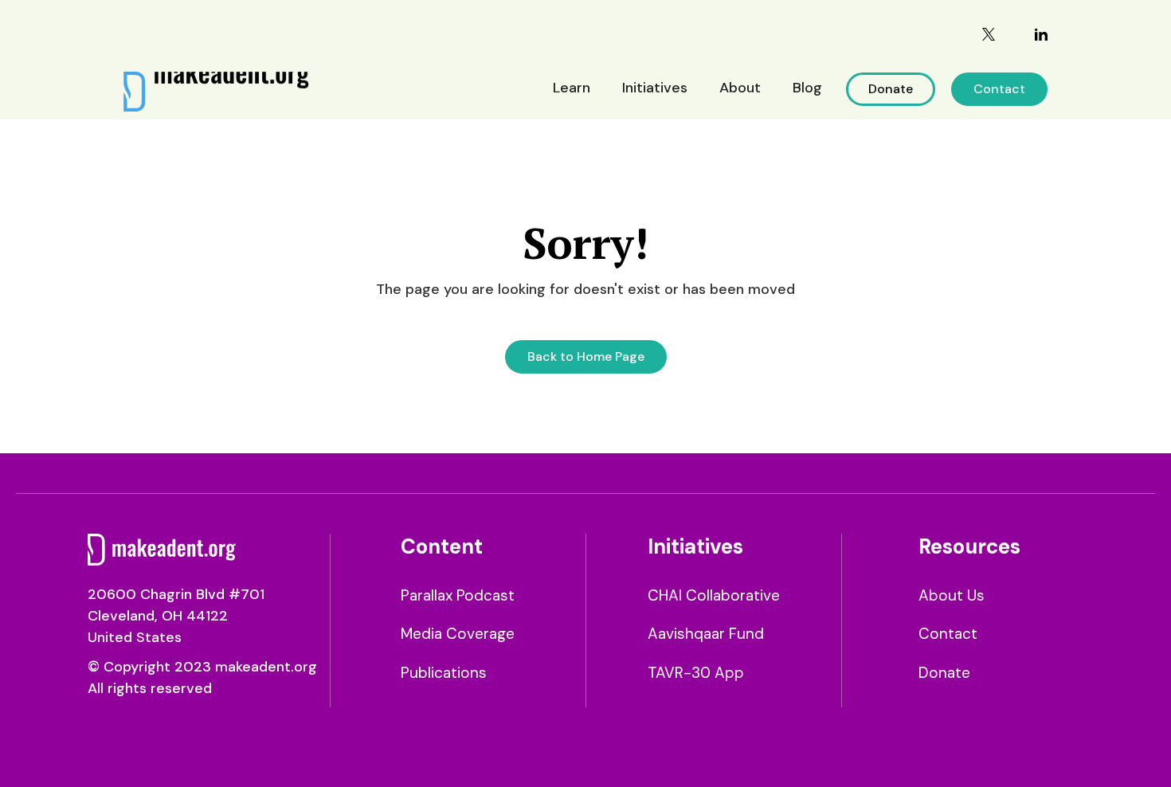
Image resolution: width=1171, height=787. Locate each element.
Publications (444, 673)
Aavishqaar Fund (706, 634)
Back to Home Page (585, 356)
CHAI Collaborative (714, 595)
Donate (890, 88)
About (740, 87)
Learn (571, 87)
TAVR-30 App (696, 673)
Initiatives (654, 87)
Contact (999, 88)
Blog (807, 87)
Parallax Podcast (458, 595)
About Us (951, 595)
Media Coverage (458, 634)
